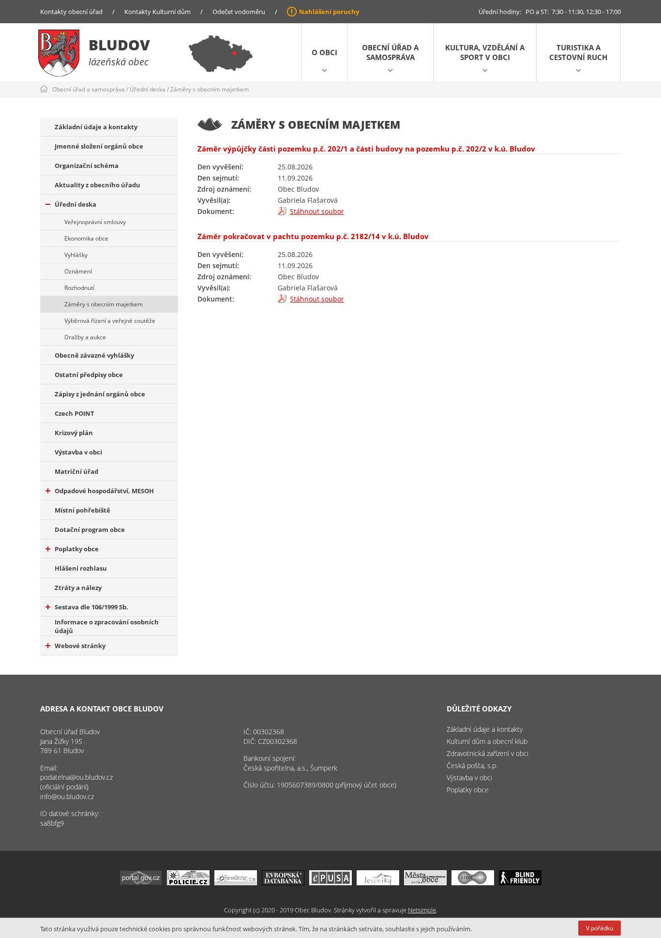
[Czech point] (472, 882)
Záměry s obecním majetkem (209, 89)
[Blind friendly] (520, 882)
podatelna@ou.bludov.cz (76, 777)
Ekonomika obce (86, 238)
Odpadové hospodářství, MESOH (104, 490)
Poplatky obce (77, 549)
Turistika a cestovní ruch (578, 52)
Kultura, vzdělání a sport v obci (485, 52)
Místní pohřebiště (82, 510)
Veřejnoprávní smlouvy (95, 222)
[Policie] (188, 882)
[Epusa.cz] (330, 882)
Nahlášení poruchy (329, 11)
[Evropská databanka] (283, 882)
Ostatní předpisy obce (89, 374)
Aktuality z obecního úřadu (97, 185)
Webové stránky (80, 645)
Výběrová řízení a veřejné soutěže (109, 321)
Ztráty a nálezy (78, 587)
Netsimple (422, 910)
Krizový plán (74, 432)
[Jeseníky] (378, 882)
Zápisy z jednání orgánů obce (100, 394)
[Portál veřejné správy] (141, 882)
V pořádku (599, 928)
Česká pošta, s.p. (472, 765)
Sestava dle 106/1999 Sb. (91, 607)
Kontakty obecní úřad (71, 11)
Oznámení (78, 271)
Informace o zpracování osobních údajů (107, 626)
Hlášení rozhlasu (81, 568)
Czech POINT (74, 413)
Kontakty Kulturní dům (157, 11)
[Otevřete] (235, 882)
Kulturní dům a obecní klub (487, 741)
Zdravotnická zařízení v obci (487, 753)
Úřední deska (147, 89)
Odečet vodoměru (238, 11)
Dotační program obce (90, 529)
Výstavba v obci (78, 452)
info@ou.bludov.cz (67, 796)
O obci (324, 52)
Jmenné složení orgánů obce (99, 146)
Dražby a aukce (85, 337)
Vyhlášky (76, 255)
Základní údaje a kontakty (96, 126)
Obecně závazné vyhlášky (94, 355)
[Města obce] (425, 882)
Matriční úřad (76, 471)
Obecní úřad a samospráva (390, 52)
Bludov (119, 45)
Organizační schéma (87, 165)
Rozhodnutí (79, 288)
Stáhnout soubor (317, 211)
